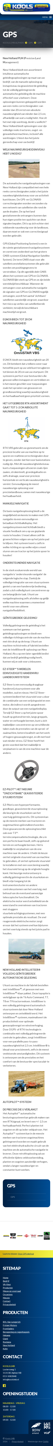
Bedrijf (6, 1281)
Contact (6, 1301)
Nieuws (6, 1297)
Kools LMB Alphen (13, 42)
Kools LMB (10, 1438)
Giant (5, 1338)
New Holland (9, 1345)
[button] (45, 17)
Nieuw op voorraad (12, 1291)
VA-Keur (7, 1284)
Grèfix (45, 1441)
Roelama (7, 1342)
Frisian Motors (10, 1325)
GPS (13, 1197)
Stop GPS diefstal (26, 1254)
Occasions (8, 1294)
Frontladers (8, 1328)
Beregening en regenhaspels (16, 1332)
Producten (8, 1287)
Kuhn (5, 1348)
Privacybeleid (9, 1304)
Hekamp (6, 1335)
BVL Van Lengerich (11, 1322)
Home (5, 1277)
